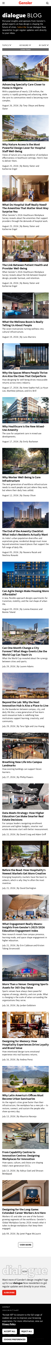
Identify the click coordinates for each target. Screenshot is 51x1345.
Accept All (9, 1332)
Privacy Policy (9, 1324)
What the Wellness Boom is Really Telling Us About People (22, 324)
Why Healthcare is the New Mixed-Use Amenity (23, 428)
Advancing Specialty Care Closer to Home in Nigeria (23, 86)
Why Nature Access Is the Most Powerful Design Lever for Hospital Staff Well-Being (23, 148)
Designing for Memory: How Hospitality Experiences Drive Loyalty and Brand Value (25, 1045)
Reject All (26, 1332)
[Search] (47, 3)
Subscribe (21, 27)
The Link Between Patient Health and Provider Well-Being (25, 267)
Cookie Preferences (15, 1340)
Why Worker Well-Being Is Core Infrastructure (21, 479)
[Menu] (3, 3)
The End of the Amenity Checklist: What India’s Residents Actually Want (25, 533)
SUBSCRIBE (9, 1293)
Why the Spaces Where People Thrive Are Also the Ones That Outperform (24, 375)
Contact (6, 1307)
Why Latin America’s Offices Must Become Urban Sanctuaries (22, 1097)
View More (25, 1245)
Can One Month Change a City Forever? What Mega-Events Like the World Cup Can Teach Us (24, 651)
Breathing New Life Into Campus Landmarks (22, 764)
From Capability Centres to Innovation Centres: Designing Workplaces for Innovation (21, 1156)
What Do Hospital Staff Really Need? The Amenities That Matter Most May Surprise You (25, 208)
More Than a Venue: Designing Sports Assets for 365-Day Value (25, 986)
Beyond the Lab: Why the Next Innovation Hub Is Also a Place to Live (25, 704)
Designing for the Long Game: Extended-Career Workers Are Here (24, 1211)
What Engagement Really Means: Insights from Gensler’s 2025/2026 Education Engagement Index (23, 927)
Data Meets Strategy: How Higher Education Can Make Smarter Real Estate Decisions (23, 816)
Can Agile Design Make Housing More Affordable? (25, 593)
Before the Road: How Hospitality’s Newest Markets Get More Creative (24, 872)
